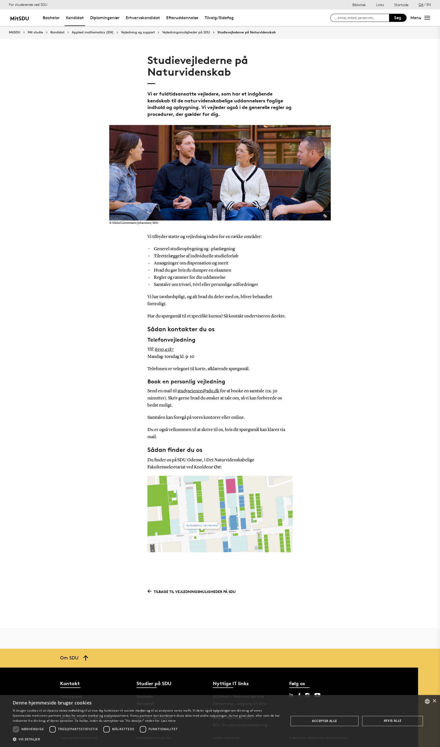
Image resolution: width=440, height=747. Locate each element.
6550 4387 (164, 349)
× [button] (434, 701)
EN (429, 4)
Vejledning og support (138, 32)
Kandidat (75, 17)
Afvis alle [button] (393, 720)
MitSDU (14, 32)
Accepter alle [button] (324, 721)
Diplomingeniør (104, 17)
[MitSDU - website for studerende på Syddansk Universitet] (19, 17)
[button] (147, 739)
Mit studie (35, 32)
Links (380, 5)
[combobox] (427, 701)
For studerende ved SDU (28, 4)
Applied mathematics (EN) (93, 32)
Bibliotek (359, 5)
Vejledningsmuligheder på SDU (186, 32)
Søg (397, 17)
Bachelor (51, 17)
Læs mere (168, 720)
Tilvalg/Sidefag (219, 17)
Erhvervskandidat (143, 17)
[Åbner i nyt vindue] (220, 514)
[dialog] (220, 721)
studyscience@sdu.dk (198, 391)
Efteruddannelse (182, 17)
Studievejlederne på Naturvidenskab (246, 32)
